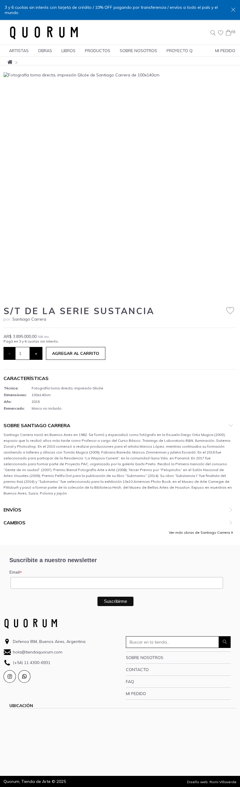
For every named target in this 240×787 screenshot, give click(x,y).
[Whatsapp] (24, 676)
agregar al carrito (75, 353)
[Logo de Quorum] (44, 33)
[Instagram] (10, 676)
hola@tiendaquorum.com (37, 652)
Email (15, 572)
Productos (97, 50)
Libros (68, 50)
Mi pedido (136, 693)
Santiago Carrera (29, 319)
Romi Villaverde (223, 782)
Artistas (19, 50)
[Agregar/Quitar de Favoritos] (230, 310)
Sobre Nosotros (138, 50)
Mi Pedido (225, 50)
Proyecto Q (180, 50)
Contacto (137, 669)
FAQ (130, 681)
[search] (225, 642)
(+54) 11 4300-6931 (31, 662)
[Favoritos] (220, 32)
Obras (45, 50)
